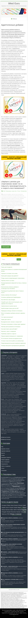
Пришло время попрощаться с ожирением (12, 336)
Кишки (24, 485)
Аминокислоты (4, 195)
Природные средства (11, 191)
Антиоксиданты (5, 477)
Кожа (2, 486)
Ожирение (22, 488)
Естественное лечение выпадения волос (11, 338)
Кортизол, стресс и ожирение (8, 331)
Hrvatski (15, 507)
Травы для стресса (6, 319)
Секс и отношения (5, 461)
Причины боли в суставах (7, 280)
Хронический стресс (5, 498)
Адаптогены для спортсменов (17, 194)
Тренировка (24, 191)
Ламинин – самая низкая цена (10, 552)
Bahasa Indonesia (6, 509)
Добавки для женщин (6, 439)
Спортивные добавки (5, 205)
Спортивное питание (11, 204)
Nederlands (19, 509)
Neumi (2, 399)
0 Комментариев (11, 207)
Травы (5, 497)
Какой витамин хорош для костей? (10, 308)
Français (11, 507)
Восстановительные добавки (11, 197)
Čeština (8, 505)
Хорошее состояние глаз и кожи (9, 273)
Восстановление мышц (21, 197)
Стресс (2, 497)
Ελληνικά (20, 505)
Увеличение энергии (13, 205)
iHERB (2, 429)
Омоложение (4, 489)
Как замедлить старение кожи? (11, 579)
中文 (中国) (9, 514)
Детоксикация (17, 480)
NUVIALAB (3, 414)
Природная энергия (15, 202)
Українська (4, 514)
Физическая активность (12, 497)
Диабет (8, 481)
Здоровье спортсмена (15, 198)
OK (14, 616)
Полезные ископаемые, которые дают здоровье (13, 324)
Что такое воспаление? (7, 317)
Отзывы (3, 455)
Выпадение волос (19, 478)
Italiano (11, 509)
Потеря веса (4, 492)
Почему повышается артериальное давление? (13, 345)
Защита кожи (13, 483)
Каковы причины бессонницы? (9, 295)
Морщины (8, 488)
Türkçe (22, 511)
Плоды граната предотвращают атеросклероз (12, 278)
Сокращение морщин (22, 495)
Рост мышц (8, 494)
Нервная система (14, 488)
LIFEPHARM (4, 355)
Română (9, 511)
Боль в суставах (8, 478)
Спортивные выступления (20, 204)
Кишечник (20, 485)
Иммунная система (12, 485)
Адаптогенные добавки (7, 194)
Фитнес (19, 205)
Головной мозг (4, 480)
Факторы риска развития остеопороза (10, 326)
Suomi (7, 507)
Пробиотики (18, 492)
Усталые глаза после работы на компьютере (12, 340)
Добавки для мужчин (5, 437)
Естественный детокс (5, 483)
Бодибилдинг (18, 477)
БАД (4, 191)
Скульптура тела (15, 495)
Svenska (18, 511)
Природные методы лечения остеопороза (11, 310)
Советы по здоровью (5, 466)
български (4, 505)
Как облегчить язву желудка (8, 299)
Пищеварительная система (16, 489)
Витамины (13, 478)
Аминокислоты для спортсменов (13, 195)
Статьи (18, 191)
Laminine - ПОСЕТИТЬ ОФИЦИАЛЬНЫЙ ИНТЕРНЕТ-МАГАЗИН (13, 157)
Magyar (19, 507)
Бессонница (12, 477)
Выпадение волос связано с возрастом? (11, 321)
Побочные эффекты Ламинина (10, 538)
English (24, 505)
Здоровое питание (5, 448)
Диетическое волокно (17, 481)
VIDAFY (3, 373)
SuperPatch (3, 382)
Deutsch (16, 505)
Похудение (11, 492)
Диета (11, 481)
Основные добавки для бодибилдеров (11, 297)
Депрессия (10, 480)
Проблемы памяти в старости (8, 333)
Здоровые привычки (5, 451)
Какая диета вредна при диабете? (9, 275)
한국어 (15, 509)
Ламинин (16, 486)
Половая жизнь (21, 491)
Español (3, 507)
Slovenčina (13, 511)
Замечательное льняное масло (9, 306)
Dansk (12, 505)
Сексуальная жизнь (15, 494)
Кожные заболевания (7, 486)
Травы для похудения (6, 267)
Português (4, 511)
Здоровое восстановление (6, 198)
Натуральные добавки (5, 201)
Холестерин (21, 497)
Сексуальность (4, 464)
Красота (3, 453)
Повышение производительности (16, 201)
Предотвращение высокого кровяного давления (13, 343)
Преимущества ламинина (6, 202)
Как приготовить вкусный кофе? (9, 329)
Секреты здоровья (5, 459)
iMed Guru (14, 3)
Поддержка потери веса (9, 491)
